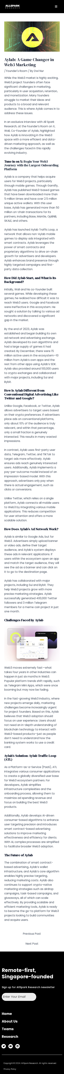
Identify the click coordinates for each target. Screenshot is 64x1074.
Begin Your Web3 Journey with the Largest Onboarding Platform (31, 165)
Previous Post (32, 934)
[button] (56, 6)
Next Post (32, 943)
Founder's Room (16, 71)
